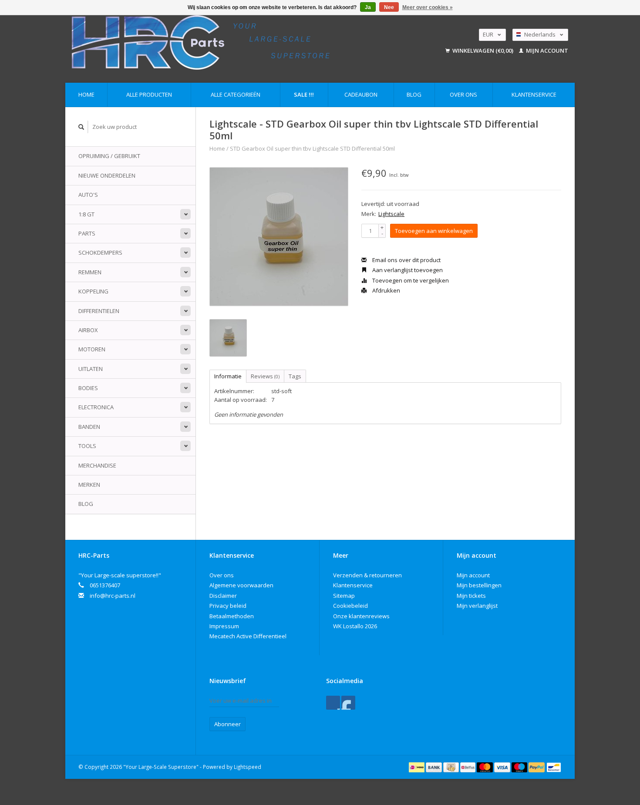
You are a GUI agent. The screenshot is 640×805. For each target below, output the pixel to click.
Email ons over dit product (406, 260)
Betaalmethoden (231, 616)
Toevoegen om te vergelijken (410, 280)
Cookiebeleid (350, 606)
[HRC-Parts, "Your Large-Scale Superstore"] (240, 42)
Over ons (463, 94)
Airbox (88, 330)
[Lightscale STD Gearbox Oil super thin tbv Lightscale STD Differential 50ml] (279, 237)
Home (86, 94)
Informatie (228, 376)
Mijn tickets (471, 596)
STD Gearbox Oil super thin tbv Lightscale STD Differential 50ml (312, 148)
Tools (87, 446)
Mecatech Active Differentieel (247, 636)
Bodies (88, 388)
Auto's (88, 195)
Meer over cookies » (427, 7)
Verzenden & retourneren (367, 575)
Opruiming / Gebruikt (109, 156)
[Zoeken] (81, 127)
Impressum (224, 626)
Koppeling (93, 291)
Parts (86, 233)
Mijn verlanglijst (477, 606)
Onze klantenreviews (361, 616)
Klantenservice (534, 94)
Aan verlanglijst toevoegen (407, 270)
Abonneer (227, 724)
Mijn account (546, 50)
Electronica (96, 407)
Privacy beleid (227, 606)
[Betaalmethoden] (417, 767)
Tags (295, 376)
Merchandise (97, 465)
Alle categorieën (235, 94)
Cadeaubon (360, 94)
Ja (368, 7)
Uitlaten (90, 369)
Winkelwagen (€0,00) (483, 50)
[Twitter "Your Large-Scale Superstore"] (348, 703)
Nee (389, 7)
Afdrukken (385, 290)
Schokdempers (100, 252)
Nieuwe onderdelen (106, 175)
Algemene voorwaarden (241, 585)
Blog (414, 94)
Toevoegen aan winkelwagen (434, 231)
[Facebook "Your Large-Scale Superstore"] (333, 703)
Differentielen (98, 311)
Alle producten (149, 94)
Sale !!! (304, 94)
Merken (89, 484)
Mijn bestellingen (479, 585)
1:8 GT (86, 214)
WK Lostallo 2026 (355, 626)
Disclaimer (223, 596)
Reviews (265, 376)
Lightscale (391, 214)
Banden (89, 427)
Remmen (89, 272)
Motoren (91, 349)
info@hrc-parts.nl (112, 596)
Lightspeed (247, 766)
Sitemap (344, 596)
